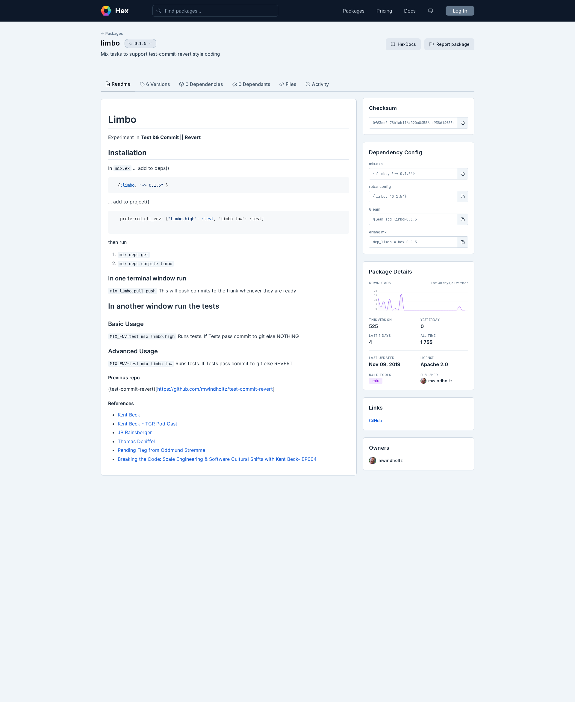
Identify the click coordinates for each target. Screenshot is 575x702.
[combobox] (215, 11)
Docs (410, 11)
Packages (353, 11)
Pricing (384, 11)
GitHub (375, 420)
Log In (460, 11)
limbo (110, 43)
